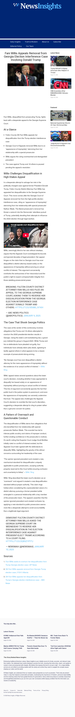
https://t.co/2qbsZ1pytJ (19, 541)
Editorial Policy (16, 46)
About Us (45, 42)
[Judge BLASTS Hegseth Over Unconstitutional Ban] (60, 136)
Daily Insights (15, 42)
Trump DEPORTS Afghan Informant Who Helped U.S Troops (59, 70)
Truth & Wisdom (31, 42)
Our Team (30, 46)
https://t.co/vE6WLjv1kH (29, 307)
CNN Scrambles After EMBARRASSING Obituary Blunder (59, 93)
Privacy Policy (45, 690)
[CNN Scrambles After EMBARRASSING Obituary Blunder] (60, 83)
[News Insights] (37, 6)
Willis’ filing (30, 472)
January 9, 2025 (31, 315)
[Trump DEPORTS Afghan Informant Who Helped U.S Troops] (60, 61)
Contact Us (13, 690)
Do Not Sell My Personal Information (13, 692)
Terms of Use (36, 690)
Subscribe (57, 42)
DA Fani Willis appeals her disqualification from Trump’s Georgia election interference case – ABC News (25, 579)
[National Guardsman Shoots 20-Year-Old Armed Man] (60, 115)
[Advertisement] (37, 26)
